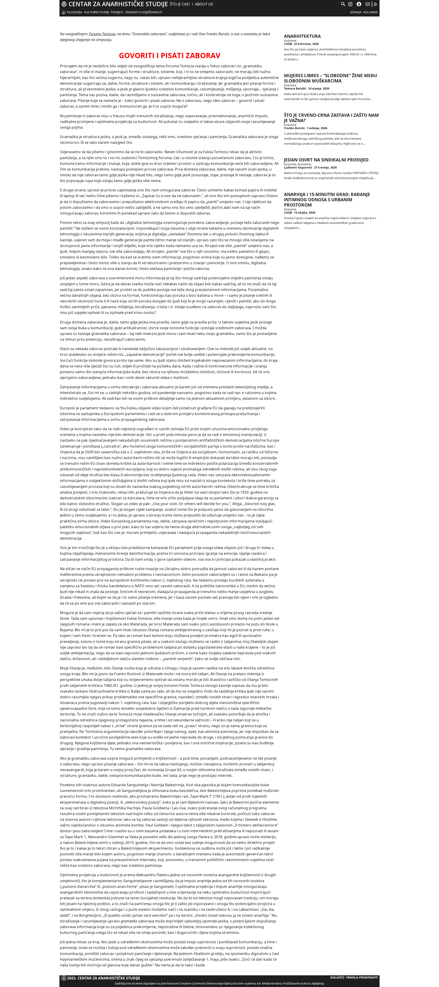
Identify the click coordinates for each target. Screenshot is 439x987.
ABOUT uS (204, 4)
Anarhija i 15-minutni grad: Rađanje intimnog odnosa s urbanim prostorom (327, 199)
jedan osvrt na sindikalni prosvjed (326, 159)
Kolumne (370, 12)
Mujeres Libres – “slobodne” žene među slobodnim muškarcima (330, 78)
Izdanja (355, 12)
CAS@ (288, 44)
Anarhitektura (302, 36)
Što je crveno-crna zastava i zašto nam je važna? (331, 117)
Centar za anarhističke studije (118, 4)
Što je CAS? (180, 4)
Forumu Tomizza (102, 33)
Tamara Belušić (295, 88)
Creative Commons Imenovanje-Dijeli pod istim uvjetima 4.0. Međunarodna (231, 983)
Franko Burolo (294, 128)
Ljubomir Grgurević (298, 167)
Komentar (304, 164)
